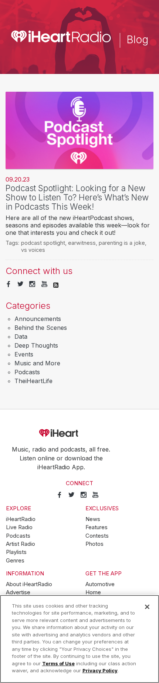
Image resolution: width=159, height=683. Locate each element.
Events (23, 354)
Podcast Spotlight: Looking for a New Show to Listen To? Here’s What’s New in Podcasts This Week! (77, 197)
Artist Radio (20, 544)
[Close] (147, 607)
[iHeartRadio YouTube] (44, 284)
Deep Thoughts (36, 345)
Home (93, 592)
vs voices (33, 250)
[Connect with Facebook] (8, 284)
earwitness (82, 243)
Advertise (18, 592)
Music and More (37, 363)
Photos (94, 544)
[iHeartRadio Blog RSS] (55, 284)
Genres (15, 560)
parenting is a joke (122, 243)
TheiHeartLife (33, 381)
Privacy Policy (100, 670)
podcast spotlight (43, 243)
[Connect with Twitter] (20, 284)
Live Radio (19, 527)
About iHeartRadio (29, 584)
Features (96, 527)
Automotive (100, 584)
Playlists (16, 552)
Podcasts (27, 372)
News (92, 519)
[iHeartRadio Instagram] (32, 284)
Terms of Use (58, 663)
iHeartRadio (79, 433)
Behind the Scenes (40, 327)
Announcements (37, 318)
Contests (97, 535)
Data (20, 336)
